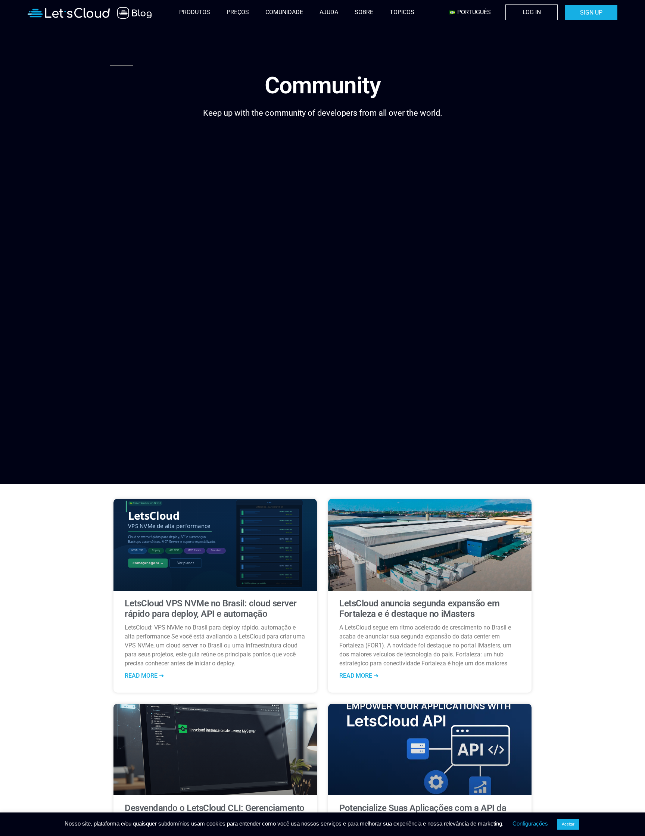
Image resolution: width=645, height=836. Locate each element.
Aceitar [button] (568, 824)
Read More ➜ (144, 675)
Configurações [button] (530, 823)
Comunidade (284, 12)
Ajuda (329, 12)
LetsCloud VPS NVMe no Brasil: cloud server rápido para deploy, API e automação (211, 608)
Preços (238, 12)
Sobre (364, 12)
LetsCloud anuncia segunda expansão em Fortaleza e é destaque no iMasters (419, 608)
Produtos (194, 12)
